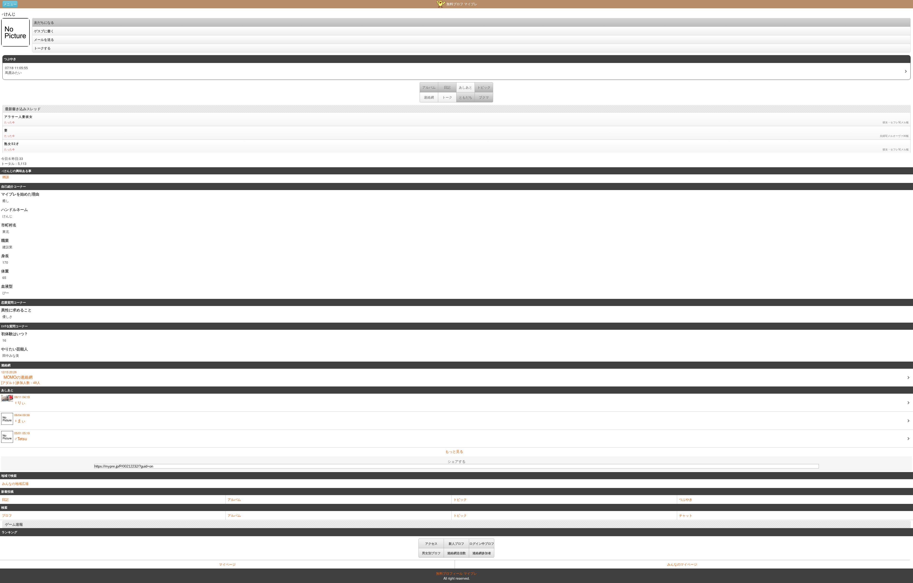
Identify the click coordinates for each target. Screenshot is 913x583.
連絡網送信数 (456, 553)
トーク (447, 97)
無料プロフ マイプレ (461, 3)
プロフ (7, 515)
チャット (685, 515)
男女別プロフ (431, 553)
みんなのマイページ (682, 564)
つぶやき (685, 499)
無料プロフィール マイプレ (456, 573)
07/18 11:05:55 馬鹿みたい (16, 70)
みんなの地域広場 (15, 483)
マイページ (227, 564)
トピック (460, 499)
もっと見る (454, 451)
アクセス (431, 543)
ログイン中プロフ (481, 543)
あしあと (465, 87)
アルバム (234, 499)
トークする (42, 48)
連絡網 (429, 97)
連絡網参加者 (481, 553)
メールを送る (44, 39)
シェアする (457, 461)
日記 (5, 499)
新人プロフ (456, 543)
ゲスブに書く (44, 31)
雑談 (5, 176)
